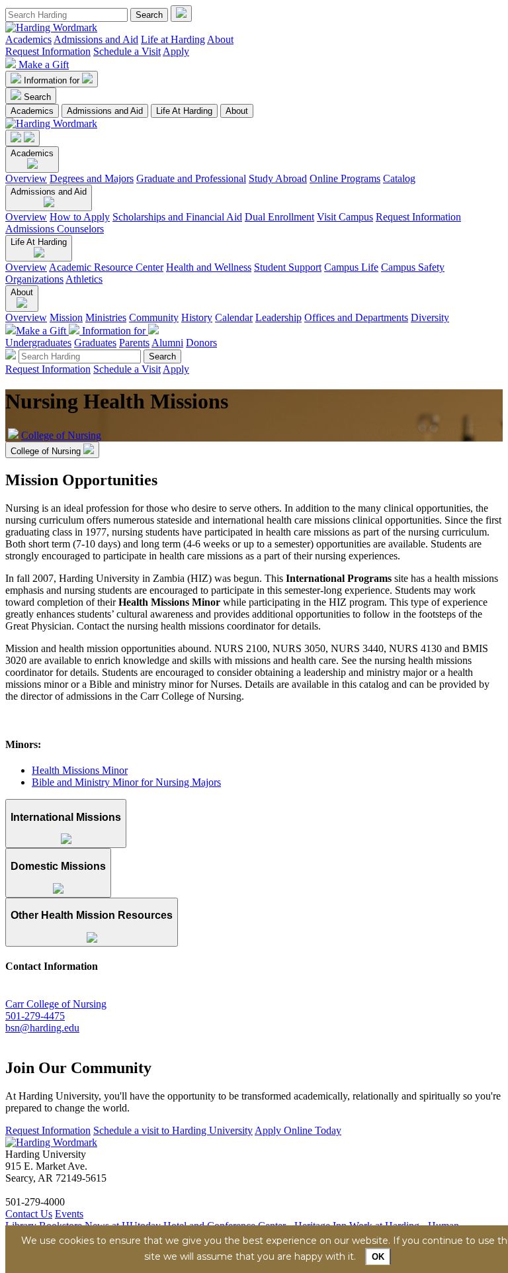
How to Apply (80, 216)
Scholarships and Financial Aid (177, 216)
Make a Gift (44, 64)
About (220, 39)
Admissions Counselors (54, 228)
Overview (26, 178)
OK (378, 1257)
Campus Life (351, 267)
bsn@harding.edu (42, 1027)
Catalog (399, 178)
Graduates (95, 342)
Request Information (48, 51)
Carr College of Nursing (55, 1004)
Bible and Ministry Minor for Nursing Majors (126, 782)
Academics (28, 39)
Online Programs (345, 178)
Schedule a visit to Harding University (173, 1130)
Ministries (105, 317)
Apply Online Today (298, 1130)
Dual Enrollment (279, 216)
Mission (66, 317)
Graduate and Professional (191, 178)
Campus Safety (412, 267)
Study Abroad (278, 178)
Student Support (287, 267)
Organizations (34, 279)
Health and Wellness (208, 267)
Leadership (278, 317)
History (196, 317)
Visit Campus (345, 216)
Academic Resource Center (106, 267)
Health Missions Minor (80, 770)
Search (37, 97)
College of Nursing (61, 435)
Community (154, 317)
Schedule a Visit (127, 51)
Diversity (430, 317)
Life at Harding (173, 39)
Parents (134, 342)
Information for (53, 80)
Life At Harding (184, 111)
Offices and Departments (356, 317)
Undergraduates (38, 342)
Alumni (167, 342)
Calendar (234, 317)
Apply (176, 51)
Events (69, 1213)
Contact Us (28, 1213)
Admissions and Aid (96, 39)
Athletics (84, 279)
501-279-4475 (35, 1015)
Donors (201, 342)
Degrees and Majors (92, 178)
